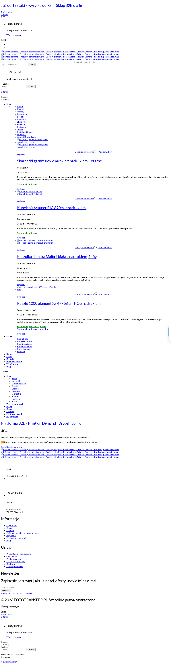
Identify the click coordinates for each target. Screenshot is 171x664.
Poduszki (16, 398)
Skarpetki (16, 393)
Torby (14, 401)
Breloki (15, 388)
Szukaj (32, 64)
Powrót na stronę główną (12, 447)
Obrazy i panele (19, 383)
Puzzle (15, 386)
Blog (8, 366)
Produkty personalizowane (18, 553)
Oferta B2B (11, 556)
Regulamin (11, 535)
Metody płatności (14, 566)
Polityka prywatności (16, 538)
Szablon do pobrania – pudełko (32, 329)
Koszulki (16, 381)
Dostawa (10, 564)
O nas (9, 356)
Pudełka (15, 396)
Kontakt (10, 359)
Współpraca (12, 364)
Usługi (9, 354)
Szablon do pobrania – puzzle (31, 326)
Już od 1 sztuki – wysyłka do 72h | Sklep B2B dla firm (43, 5)
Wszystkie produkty (15, 404)
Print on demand (14, 361)
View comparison (9, 661)
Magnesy (16, 391)
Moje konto (11, 525)
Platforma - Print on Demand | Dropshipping (41, 423)
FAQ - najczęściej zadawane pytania (22, 533)
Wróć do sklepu (13, 35)
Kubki (9, 336)
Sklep (8, 104)
